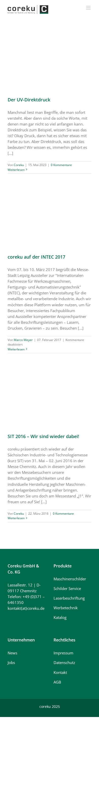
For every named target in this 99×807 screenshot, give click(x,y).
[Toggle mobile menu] (88, 7)
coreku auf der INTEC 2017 (36, 257)
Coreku (19, 165)
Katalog (60, 617)
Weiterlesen (16, 170)
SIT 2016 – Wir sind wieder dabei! (43, 436)
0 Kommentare (61, 165)
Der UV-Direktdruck (29, 100)
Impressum (63, 652)
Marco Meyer (23, 340)
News (12, 652)
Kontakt (60, 672)
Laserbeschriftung (69, 598)
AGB (57, 682)
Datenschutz (64, 662)
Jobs (11, 662)
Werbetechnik (66, 607)
